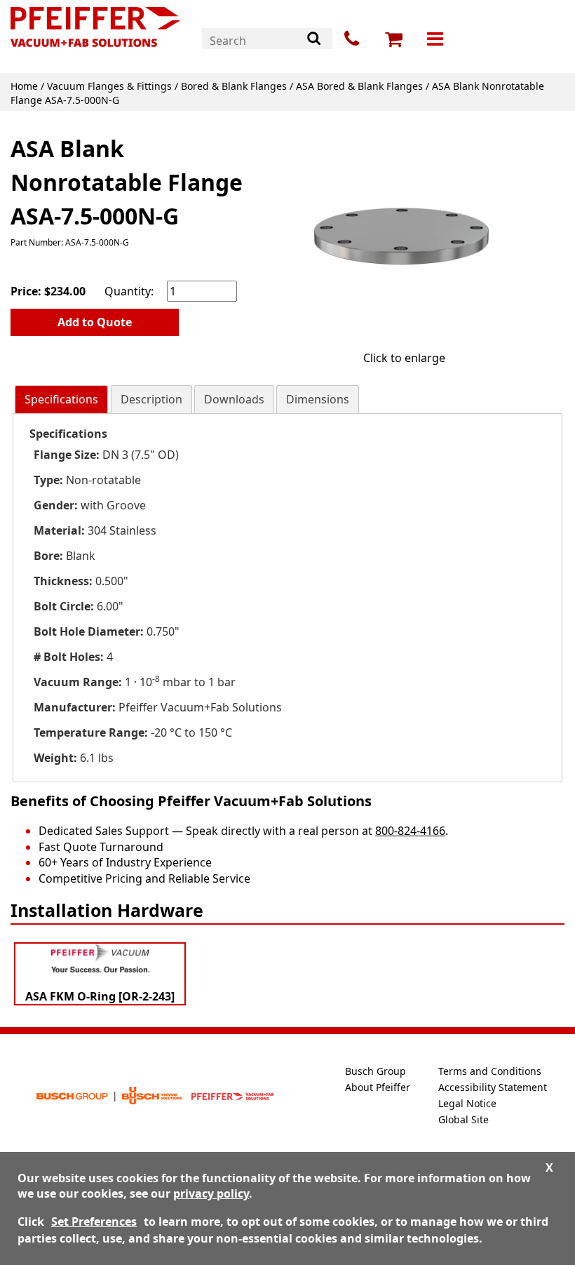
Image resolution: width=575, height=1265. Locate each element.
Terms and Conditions (489, 1071)
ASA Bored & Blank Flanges (359, 86)
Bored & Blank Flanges (234, 86)
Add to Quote (95, 322)
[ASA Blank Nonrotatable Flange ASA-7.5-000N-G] (404, 233)
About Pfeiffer (377, 1087)
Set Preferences (94, 1221)
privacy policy (211, 1193)
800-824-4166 (410, 830)
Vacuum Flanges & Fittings (109, 86)
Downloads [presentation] (234, 399)
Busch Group (375, 1071)
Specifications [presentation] (61, 399)
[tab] (61, 399)
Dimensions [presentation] (317, 399)
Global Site (463, 1119)
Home (24, 86)
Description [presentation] (151, 399)
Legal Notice (467, 1103)
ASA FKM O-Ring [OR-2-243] (100, 996)
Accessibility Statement (492, 1087)
